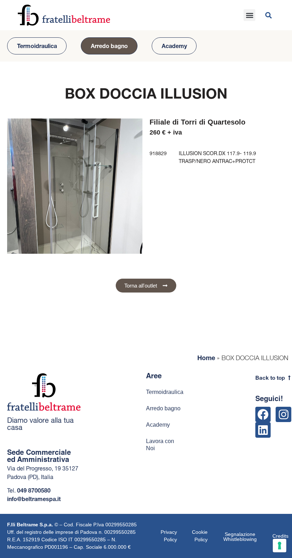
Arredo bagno (109, 45)
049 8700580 (34, 490)
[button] (249, 15)
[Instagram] (283, 414)
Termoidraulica (37, 45)
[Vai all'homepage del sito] (64, 15)
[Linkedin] (263, 429)
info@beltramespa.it (34, 498)
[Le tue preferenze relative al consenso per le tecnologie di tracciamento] (279, 545)
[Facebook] (263, 414)
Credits (280, 536)
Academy (174, 45)
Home (206, 358)
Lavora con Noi (160, 444)
